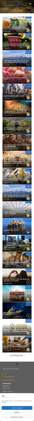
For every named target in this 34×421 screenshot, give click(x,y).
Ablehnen (17, 412)
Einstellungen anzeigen (17, 417)
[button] (17, 363)
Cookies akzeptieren (17, 408)
